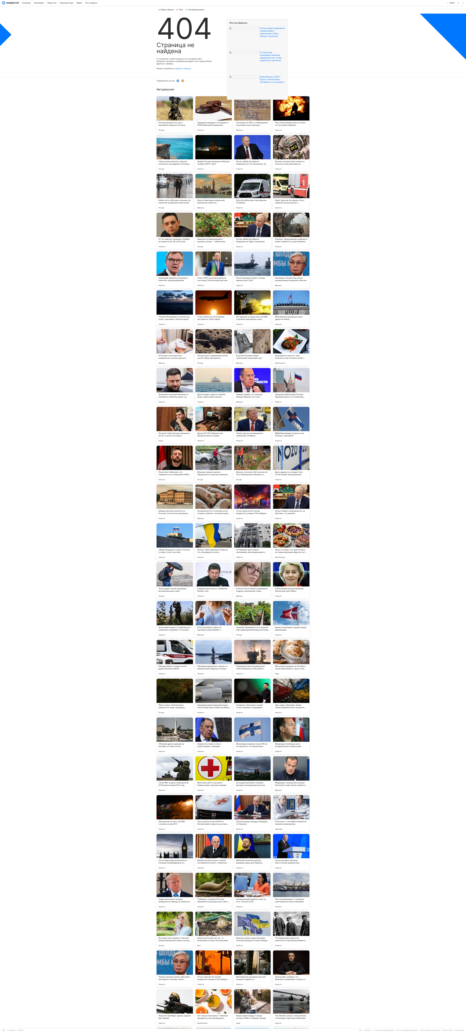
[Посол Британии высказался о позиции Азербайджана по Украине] (175, 852)
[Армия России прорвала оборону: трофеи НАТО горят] (213, 153)
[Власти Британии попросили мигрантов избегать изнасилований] (213, 192)
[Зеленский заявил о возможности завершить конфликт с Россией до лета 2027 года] (175, 619)
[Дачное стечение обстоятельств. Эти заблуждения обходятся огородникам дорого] (252, 464)
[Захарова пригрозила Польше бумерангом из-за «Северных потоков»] (291, 386)
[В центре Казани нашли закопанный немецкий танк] (252, 347)
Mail (3, 1030)
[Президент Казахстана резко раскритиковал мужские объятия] (291, 270)
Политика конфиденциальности (407, 1030)
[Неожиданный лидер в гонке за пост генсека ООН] (252, 891)
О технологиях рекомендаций (383, 1030)
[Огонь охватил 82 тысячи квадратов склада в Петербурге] (252, 503)
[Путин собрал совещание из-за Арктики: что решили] (291, 503)
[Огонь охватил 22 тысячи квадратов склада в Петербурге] (213, 968)
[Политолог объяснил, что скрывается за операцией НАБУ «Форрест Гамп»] (175, 464)
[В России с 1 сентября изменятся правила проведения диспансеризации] (291, 813)
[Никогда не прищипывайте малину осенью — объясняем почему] (213, 231)
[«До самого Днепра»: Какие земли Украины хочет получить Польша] (291, 697)
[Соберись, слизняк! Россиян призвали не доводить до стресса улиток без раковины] (213, 891)
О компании (11, 1030)
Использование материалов (430, 1030)
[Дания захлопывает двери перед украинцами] (291, 619)
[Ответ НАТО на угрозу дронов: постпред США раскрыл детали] (213, 270)
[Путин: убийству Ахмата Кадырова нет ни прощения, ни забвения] (252, 153)
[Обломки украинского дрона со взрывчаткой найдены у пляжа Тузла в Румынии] (213, 658)
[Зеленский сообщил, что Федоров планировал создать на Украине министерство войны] (291, 968)
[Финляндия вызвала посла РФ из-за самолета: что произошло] (252, 735)
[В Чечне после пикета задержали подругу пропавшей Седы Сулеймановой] (252, 580)
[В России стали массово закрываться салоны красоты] (175, 347)
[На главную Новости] (12, 3)
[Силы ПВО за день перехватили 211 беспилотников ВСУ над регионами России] (175, 774)
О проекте (367, 1030)
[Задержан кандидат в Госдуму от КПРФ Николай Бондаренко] (213, 114)
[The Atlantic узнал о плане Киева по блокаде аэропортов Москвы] (291, 1007)
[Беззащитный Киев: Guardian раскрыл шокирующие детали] (252, 774)
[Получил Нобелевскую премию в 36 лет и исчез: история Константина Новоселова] (175, 425)
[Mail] (3, 3)
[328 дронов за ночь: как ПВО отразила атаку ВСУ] (175, 813)
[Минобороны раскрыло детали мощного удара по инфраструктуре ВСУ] (252, 968)
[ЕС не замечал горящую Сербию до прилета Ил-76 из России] (175, 231)
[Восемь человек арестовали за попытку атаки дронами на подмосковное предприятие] (291, 153)
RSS (360, 1030)
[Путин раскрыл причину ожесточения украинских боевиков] (291, 852)
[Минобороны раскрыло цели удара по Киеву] (291, 308)
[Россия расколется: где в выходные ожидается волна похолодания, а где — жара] (175, 114)
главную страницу (183, 68)
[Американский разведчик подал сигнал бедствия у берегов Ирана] (213, 697)
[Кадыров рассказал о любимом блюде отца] (213, 580)
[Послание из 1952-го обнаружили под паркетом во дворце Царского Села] (252, 114)
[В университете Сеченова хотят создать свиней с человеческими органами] (213, 503)
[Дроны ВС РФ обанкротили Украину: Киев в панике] (213, 425)
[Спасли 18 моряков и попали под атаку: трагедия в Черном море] (175, 308)
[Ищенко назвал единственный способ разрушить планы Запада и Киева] (252, 930)
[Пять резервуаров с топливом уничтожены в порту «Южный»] (291, 891)
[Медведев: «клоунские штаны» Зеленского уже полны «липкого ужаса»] (291, 774)
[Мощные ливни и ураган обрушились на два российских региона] (213, 464)
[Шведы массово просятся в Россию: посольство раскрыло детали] (175, 503)
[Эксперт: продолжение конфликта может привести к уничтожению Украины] (291, 231)
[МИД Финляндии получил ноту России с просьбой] (291, 425)
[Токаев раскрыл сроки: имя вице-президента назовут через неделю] (175, 968)
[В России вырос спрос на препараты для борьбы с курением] (213, 619)
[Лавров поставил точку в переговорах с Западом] (213, 735)
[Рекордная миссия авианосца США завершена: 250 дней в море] (252, 658)
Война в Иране (167, 10)
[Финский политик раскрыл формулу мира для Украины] (252, 852)
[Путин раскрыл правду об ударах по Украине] (252, 813)
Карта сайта (459, 1030)
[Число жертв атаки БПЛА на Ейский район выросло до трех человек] (213, 813)
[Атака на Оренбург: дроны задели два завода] (175, 1007)
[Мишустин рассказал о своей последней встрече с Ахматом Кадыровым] (213, 852)
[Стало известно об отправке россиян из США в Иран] (213, 308)
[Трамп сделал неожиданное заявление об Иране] (252, 425)
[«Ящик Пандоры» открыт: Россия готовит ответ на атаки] (175, 541)
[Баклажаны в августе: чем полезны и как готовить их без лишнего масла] (291, 347)
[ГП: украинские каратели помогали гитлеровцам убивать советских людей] (291, 930)
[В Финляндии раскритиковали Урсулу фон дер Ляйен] (291, 580)
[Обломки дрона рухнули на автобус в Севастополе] (175, 735)
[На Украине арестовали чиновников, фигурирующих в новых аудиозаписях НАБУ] (252, 541)
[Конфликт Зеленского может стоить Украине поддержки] (252, 697)
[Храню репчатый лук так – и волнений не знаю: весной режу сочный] (213, 930)
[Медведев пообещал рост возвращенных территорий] (291, 735)
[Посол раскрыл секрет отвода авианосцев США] (252, 270)
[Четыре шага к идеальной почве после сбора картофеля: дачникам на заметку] (213, 347)
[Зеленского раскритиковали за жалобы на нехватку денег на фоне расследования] (175, 386)
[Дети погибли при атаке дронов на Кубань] (252, 192)
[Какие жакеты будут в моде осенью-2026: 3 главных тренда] (252, 1007)
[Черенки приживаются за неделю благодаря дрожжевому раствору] (252, 619)
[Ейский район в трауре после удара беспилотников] (175, 658)
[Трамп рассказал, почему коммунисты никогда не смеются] (175, 891)
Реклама (21, 1030)
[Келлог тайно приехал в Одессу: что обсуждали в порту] (213, 541)
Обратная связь (447, 1030)
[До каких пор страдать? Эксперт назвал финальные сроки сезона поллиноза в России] (175, 930)
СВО (181, 10)
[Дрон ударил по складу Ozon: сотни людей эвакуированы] (291, 464)
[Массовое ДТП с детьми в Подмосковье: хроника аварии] (213, 774)
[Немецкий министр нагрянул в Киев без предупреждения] (175, 270)
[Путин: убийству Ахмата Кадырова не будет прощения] (252, 231)
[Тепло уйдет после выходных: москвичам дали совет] (175, 580)
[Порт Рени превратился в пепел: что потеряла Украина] (291, 114)
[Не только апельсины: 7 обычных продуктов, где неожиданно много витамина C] (213, 1007)
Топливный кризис (196, 10)
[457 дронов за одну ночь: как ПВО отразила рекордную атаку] (252, 308)
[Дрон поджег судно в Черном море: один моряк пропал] (213, 386)
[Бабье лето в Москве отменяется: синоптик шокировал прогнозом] (175, 192)
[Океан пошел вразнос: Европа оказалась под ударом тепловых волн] (175, 153)
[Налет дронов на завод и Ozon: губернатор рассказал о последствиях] (291, 192)
